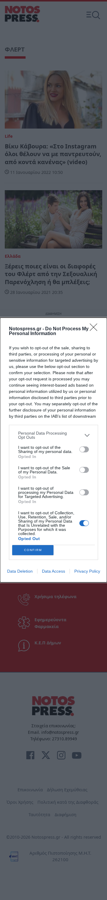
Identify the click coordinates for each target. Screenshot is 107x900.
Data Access (53, 571)
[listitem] (53, 435)
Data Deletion (20, 571)
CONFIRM (33, 550)
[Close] (95, 329)
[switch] (84, 449)
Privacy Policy (87, 571)
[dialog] (53, 450)
